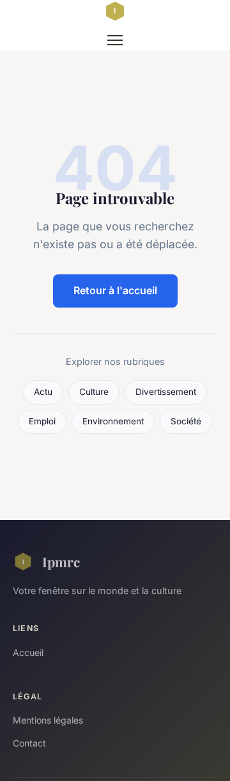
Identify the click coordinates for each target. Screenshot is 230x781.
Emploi (42, 421)
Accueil (28, 652)
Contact (29, 743)
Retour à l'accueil (115, 290)
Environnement (113, 421)
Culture (94, 392)
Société (186, 421)
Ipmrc (61, 561)
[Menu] (115, 40)
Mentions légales (48, 720)
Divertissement (165, 392)
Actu (43, 392)
